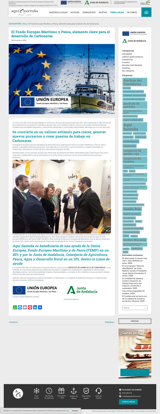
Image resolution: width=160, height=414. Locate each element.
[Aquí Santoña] (24, 11)
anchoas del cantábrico (134, 99)
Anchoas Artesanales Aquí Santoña (134, 372)
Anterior (14, 322)
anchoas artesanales (134, 95)
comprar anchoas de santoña (134, 183)
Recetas (103, 12)
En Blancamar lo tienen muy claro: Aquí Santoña (134, 259)
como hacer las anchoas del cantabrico (134, 175)
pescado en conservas (133, 228)
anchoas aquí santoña (133, 91)
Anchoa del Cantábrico (133, 82)
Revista (134, 236)
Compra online (128, 402)
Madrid (138, 221)
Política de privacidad (99, 411)
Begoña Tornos (139, 133)
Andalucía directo (130, 116)
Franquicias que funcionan (133, 205)
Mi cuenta (132, 12)
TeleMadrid (137, 248)
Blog (25, 24)
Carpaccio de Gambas (132, 160)
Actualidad (127, 54)
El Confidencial (130, 195)
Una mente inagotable (132, 291)
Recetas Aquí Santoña (132, 65)
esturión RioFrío (129, 201)
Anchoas (127, 88)
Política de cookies (122, 411)
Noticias (75, 12)
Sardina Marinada (135, 239)
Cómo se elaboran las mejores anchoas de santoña (134, 187)
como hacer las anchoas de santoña (134, 179)
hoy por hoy (129, 218)
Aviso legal (111, 411)
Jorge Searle (128, 221)
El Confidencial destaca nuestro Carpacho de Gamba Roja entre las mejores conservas (132, 282)
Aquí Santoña (15, 24)
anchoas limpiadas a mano (133, 112)
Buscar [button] (145, 308)
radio (126, 236)
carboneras (131, 141)
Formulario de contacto (130, 390)
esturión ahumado (130, 198)
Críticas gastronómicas (132, 57)
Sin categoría (128, 71)
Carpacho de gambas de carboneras (134, 167)
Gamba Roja (132, 209)
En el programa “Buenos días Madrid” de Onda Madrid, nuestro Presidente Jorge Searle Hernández (134, 269)
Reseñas (126, 68)
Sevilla (126, 249)
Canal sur (141, 137)
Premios (126, 62)
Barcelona (127, 133)
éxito (125, 252)
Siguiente (109, 322)
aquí (67, 411)
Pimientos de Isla (131, 232)
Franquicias (127, 59)
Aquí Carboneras (133, 119)
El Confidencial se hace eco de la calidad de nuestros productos (134, 298)
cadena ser (128, 137)
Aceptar (75, 411)
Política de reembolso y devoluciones (143, 411)
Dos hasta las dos (130, 191)
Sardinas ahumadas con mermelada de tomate (132, 244)
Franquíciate (89, 12)
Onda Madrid (129, 225)
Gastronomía (132, 213)
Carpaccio (130, 145)
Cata (125, 171)
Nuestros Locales (58, 12)
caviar (132, 171)
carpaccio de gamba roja (132, 152)
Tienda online (117, 12)
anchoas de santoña (132, 105)
